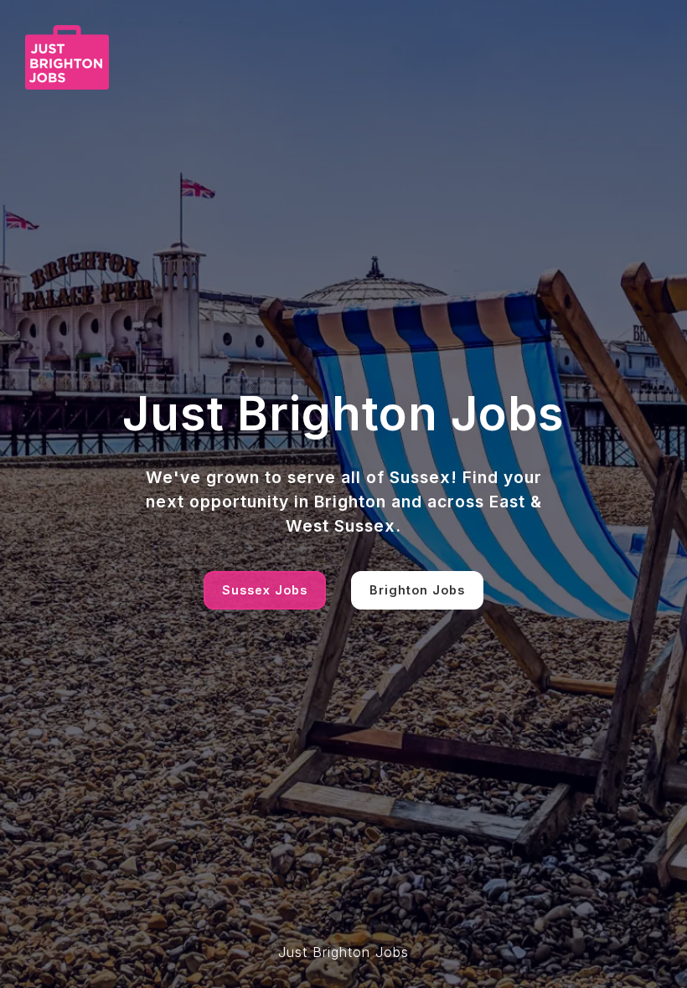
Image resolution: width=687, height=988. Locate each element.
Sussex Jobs (264, 590)
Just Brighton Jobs (343, 952)
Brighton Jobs (417, 590)
